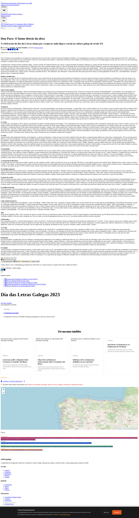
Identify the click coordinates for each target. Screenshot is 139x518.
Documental (109, 446)
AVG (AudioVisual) (7, 24)
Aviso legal (8, 500)
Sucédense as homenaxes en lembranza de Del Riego (119, 345)
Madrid (20, 450)
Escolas (103, 446)
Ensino (40, 450)
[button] (3, 389)
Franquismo (80, 446)
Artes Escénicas (72, 446)
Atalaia (8, 16)
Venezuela (31, 450)
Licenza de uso (9, 504)
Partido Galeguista (82, 443)
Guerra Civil (18, 446)
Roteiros (3, 16)
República (37, 446)
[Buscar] (20, 28)
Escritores (91, 446)
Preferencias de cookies (10, 502)
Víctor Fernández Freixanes (14, 438)
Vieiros (61, 443)
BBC (90, 443)
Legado (4, 17)
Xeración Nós (50, 446)
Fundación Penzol (72, 443)
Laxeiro (24, 438)
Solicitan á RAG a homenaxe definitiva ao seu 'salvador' (83, 361)
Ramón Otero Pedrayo (28, 439)
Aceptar (117, 512)
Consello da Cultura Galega (9, 443)
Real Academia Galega (24, 443)
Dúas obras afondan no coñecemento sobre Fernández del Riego (51, 362)
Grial (65, 443)
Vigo (2, 450)
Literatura (43, 446)
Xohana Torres (17, 439)
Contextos (8, 472)
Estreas (10, 14)
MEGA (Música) (29, 24)
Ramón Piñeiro (40, 438)
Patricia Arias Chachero (85, 438)
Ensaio (65, 446)
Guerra (86, 446)
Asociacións (97, 446)
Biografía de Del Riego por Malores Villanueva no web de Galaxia (26, 284)
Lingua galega (30, 446)
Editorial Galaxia (36, 443)
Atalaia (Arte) (17, 26)
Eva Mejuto (105, 438)
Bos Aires (25, 450)
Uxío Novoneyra (50, 438)
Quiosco (20, 14)
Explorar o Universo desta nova (13, 381)
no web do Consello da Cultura (21, 282)
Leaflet (119, 429)
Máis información (65, 515)
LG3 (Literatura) (18, 24)
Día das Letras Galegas (8, 446)
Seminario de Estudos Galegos (50, 443)
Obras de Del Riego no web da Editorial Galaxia (20, 286)
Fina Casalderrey (97, 438)
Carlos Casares (127, 438)
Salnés (36, 450)
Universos (9, 5)
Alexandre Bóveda (65, 438)
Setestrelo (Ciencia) (6, 26)
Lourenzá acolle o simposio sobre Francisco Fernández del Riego (16, 361)
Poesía (24, 446)
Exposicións (4, 14)
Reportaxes (16, 5)
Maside (57, 438)
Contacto (7, 499)
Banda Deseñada (26, 26)
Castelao (3, 438)
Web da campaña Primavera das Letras (17, 281)
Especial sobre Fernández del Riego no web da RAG (22, 279)
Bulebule (4, 7)
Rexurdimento (59, 446)
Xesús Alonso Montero (116, 438)
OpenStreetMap (127, 429)
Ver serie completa (6, 303)
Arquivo (3, 5)
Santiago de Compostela (11, 450)
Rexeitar (106, 512)
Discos (15, 14)
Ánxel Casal (74, 438)
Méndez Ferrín (31, 438)
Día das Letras (38, 47)
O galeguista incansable (11, 313)
